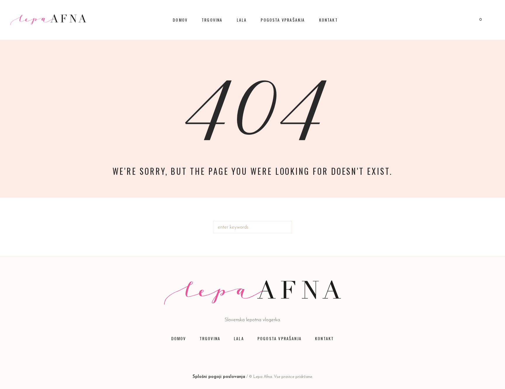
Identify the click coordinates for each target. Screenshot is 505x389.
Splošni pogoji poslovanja (219, 377)
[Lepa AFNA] (252, 292)
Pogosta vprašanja (279, 338)
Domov (178, 338)
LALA (239, 338)
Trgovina (210, 338)
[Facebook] (223, 355)
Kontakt (324, 338)
